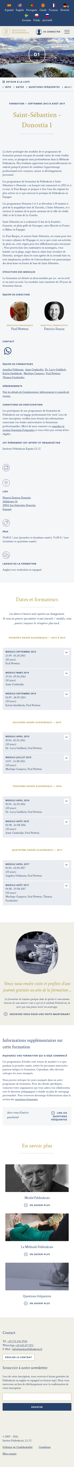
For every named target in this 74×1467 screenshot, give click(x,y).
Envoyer (37, 1407)
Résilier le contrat (18, 1357)
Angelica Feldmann (13, 369)
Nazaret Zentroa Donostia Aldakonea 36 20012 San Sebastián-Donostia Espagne (19, 503)
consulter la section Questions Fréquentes (33, 428)
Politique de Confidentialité (18, 1447)
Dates (19, 87)
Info (7, 87)
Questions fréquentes (44, 87)
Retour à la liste (18, 81)
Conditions (45, 1447)
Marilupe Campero (34, 373)
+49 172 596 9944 (17, 1341)
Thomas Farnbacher (14, 377)
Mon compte (10, 1454)
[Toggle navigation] (66, 32)
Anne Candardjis (34, 369)
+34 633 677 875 (24, 1345)
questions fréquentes (26, 1099)
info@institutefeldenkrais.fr (27, 1349)
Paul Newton (53, 373)
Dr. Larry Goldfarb (55, 369)
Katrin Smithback (12, 373)
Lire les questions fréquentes (59, 1116)
